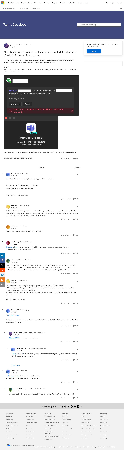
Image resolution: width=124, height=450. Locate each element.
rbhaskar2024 (15, 260)
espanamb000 (17, 389)
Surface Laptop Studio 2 (11, 422)
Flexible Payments (30, 438)
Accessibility (103, 435)
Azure (83, 416)
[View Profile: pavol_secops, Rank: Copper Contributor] (8, 243)
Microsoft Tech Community (88, 428)
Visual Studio (85, 438)
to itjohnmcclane (41, 348)
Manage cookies (61, 447)
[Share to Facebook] (65, 406)
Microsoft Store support (31, 422)
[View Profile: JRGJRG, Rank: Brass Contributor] (8, 227)
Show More (16, 365)
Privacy (53, 447)
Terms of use (70, 447)
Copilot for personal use (11, 428)
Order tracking (29, 428)
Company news (103, 422)
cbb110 (13, 173)
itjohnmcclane (14, 45)
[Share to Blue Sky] (75, 406)
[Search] (107, 3)
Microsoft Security (66, 419)
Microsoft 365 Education (50, 425)
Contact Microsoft (45, 447)
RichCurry (14, 205)
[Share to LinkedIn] (62, 406)
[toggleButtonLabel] (121, 8)
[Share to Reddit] (72, 406)
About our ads (101, 447)
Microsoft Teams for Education (52, 422)
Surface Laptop (9, 419)
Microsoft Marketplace (87, 432)
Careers (102, 416)
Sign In (120, 3)
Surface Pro (9, 416)
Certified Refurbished (31, 432)
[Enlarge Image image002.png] (41, 95)
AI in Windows (9, 432)
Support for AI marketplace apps (89, 425)
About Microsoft (104, 419)
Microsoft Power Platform (68, 428)
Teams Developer (36, 8)
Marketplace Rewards (87, 435)
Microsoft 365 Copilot (67, 435)
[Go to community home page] (2, 2)
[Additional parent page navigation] (18, 8)
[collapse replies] (2, 173)
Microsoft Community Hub (8, 8)
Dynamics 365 (65, 422)
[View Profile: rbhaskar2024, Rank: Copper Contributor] (8, 261)
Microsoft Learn (85, 422)
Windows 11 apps (10, 438)
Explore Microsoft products (12, 435)
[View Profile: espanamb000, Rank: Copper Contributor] (10, 390)
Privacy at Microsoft (105, 425)
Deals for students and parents (52, 436)
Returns (28, 425)
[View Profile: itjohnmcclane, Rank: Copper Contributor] (6, 45)
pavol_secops (15, 242)
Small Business (65, 438)
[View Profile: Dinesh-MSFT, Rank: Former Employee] (8, 311)
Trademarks (78, 447)
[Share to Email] (81, 406)
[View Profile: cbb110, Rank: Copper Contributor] (8, 174)
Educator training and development (50, 432)
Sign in (93, 51)
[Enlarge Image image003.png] (31, 132)
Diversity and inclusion (105, 432)
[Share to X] (68, 406)
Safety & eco (86, 447)
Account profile (29, 416)
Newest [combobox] (78, 168)
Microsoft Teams (26, 8)
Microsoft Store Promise (31, 435)
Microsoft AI (65, 416)
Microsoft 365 (65, 425)
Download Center (30, 419)
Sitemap (36, 447)
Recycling (93, 447)
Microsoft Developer (86, 419)
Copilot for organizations (12, 425)
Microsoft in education (50, 416)
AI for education (48, 439)
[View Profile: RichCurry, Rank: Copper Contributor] (8, 207)
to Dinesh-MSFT (40, 333)
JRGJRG (13, 226)
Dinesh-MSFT (15, 310)
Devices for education (50, 419)
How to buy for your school (51, 428)
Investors (102, 428)
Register (113, 3)
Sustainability (103, 438)
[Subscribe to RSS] (78, 406)
